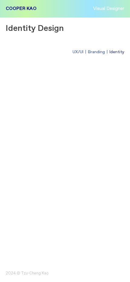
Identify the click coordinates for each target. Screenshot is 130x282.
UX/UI (78, 52)
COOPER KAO (21, 8)
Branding (96, 52)
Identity (116, 52)
